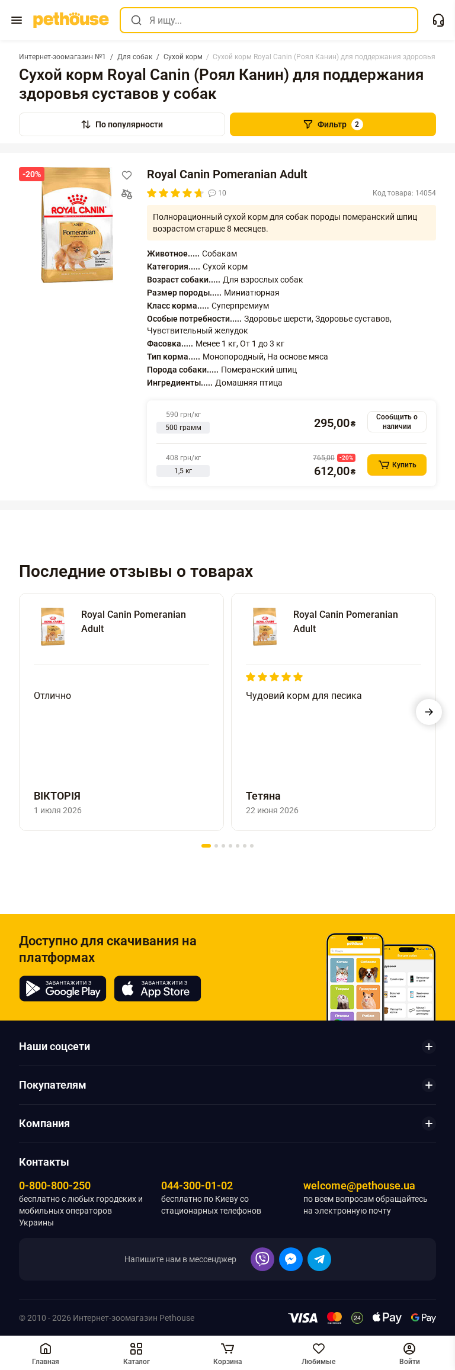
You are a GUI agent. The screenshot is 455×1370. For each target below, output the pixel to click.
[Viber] (262, 1259)
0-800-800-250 (55, 1185)
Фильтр (339, 124)
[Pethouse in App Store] (157, 989)
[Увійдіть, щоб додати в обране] (126, 175)
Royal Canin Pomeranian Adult (227, 174)
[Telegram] (319, 1259)
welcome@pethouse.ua (359, 1185)
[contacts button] (438, 20)
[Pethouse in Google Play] (63, 989)
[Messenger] (291, 1259)
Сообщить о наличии (397, 422)
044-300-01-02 (197, 1185)
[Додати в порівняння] (126, 194)
